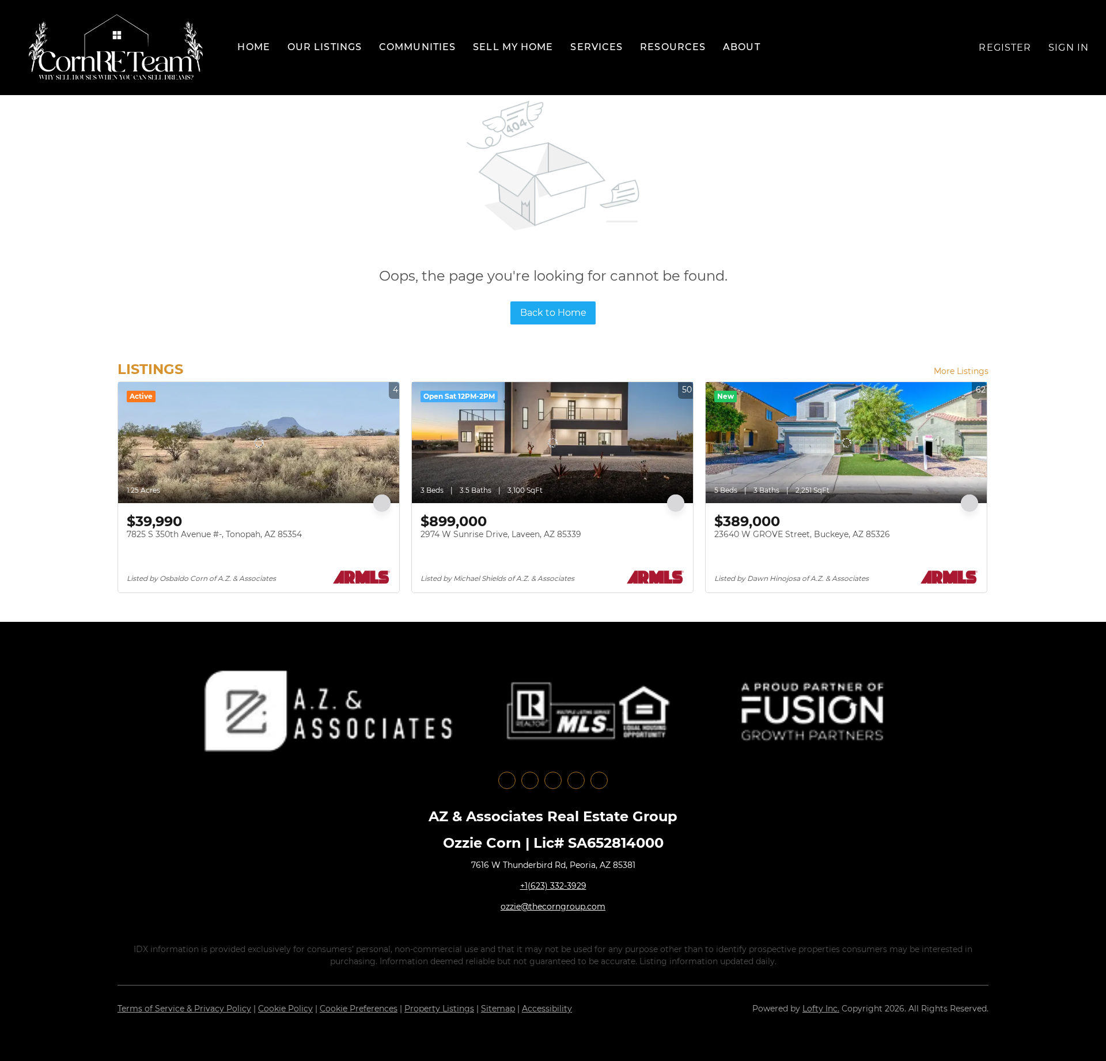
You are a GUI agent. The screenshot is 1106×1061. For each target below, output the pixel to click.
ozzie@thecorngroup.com (553, 906)
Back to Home (553, 312)
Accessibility (547, 1008)
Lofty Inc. (820, 1008)
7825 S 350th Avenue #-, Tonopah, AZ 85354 (214, 534)
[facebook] (507, 780)
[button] (116, 47)
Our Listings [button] (324, 46)
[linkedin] (530, 780)
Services (596, 46)
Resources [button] (673, 46)
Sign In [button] (1068, 47)
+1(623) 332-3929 (553, 886)
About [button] (741, 46)
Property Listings (439, 1008)
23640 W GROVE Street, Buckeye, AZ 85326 (802, 534)
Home (253, 46)
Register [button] (1005, 47)
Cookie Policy (285, 1008)
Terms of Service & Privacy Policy (184, 1008)
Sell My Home (513, 46)
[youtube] (576, 780)
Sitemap (498, 1008)
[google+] (599, 780)
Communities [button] (417, 46)
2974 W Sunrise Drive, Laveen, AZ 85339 (501, 534)
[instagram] (553, 780)
